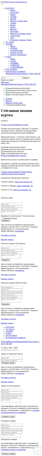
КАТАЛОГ (10, 8)
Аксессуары (15, 36)
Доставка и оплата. (8, 235)
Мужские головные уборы (20, 40)
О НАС (8, 57)
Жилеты (13, 29)
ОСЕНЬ (13, 17)
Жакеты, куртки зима (18, 21)
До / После (10, 42)
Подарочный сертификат (16, 72)
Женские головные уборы (20, 34)
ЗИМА (13, 15)
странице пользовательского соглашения (20, 411)
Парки (12, 25)
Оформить (5, 220)
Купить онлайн (7, 156)
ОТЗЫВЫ (14, 63)
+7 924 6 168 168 (33, 74)
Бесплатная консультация (15, 174)
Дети (12, 38)
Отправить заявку (8, 363)
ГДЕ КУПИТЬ (11, 69)
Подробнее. (19, 231)
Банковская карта (10, 218)
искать (25, 78)
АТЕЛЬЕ (9, 44)
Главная (9, 99)
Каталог (9, 101)
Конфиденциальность (9, 350)
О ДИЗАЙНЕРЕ (16, 67)
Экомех (13, 23)
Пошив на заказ (16, 53)
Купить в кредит (19, 156)
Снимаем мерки (16, 50)
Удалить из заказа (8, 125)
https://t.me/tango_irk (25, 186)
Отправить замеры (8, 454)
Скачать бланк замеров (10, 172)
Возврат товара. (7, 239)
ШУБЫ (13, 19)
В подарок (14, 31)
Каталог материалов (18, 55)
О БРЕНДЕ (14, 65)
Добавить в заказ (21, 125)
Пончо (13, 27)
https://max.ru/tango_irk (23, 182)
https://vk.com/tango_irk (22, 190)
